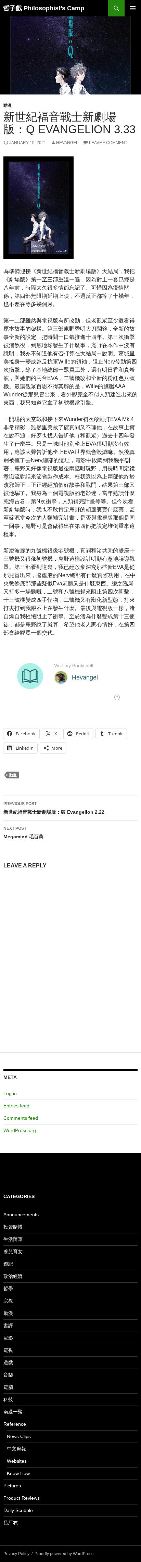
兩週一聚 (13, 1411)
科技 (8, 1399)
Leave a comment (108, 142)
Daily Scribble (18, 1510)
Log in (10, 1093)
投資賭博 (13, 1227)
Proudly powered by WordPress (64, 1553)
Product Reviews (21, 1498)
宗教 (8, 1301)
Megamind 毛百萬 (23, 832)
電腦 (8, 1387)
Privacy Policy (16, 1553)
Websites (17, 1461)
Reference (14, 1424)
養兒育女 (13, 1251)
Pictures (12, 1485)
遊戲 (8, 1362)
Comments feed (20, 1118)
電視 (8, 1350)
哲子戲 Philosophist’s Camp (43, 8)
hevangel (67, 142)
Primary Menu (133, 8)
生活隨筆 (13, 1239)
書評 (8, 1325)
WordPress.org (19, 1130)
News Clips (19, 1436)
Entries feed (16, 1105)
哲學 (8, 1288)
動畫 (13, 775)
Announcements (21, 1214)
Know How (18, 1473)
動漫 (7, 105)
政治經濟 (13, 1276)
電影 (8, 1338)
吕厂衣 (10, 1522)
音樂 (8, 1374)
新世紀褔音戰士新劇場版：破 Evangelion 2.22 (53, 808)
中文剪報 (16, 1448)
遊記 (8, 1264)
